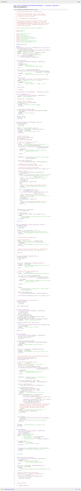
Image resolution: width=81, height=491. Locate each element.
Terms (13, 489)
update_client (55, 5)
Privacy (9, 489)
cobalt (15, 5)
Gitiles (7, 489)
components (48, 5)
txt (76, 489)
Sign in (79, 1)
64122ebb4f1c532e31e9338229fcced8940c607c (32, 5)
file (36, 9)
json (79, 489)
